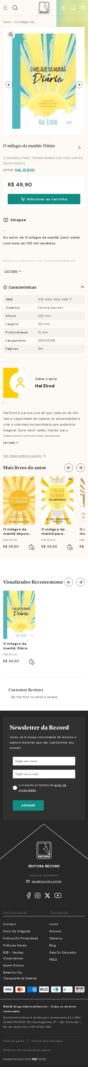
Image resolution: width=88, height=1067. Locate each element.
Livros (53, 924)
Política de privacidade (47, 1041)
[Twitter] (47, 896)
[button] (15, 7)
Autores (55, 931)
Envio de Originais (17, 931)
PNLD (53, 959)
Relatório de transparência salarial (27, 1050)
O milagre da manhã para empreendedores (56, 531)
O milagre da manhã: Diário (15, 646)
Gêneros (55, 938)
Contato (9, 924)
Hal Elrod (25, 170)
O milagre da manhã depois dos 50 (16, 531)
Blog (52, 945)
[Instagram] (37, 896)
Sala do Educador (63, 952)
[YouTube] (57, 896)
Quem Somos (13, 965)
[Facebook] (29, 896)
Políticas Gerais (15, 945)
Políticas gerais (13, 1041)
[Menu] (8, 7)
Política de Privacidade (20, 938)
